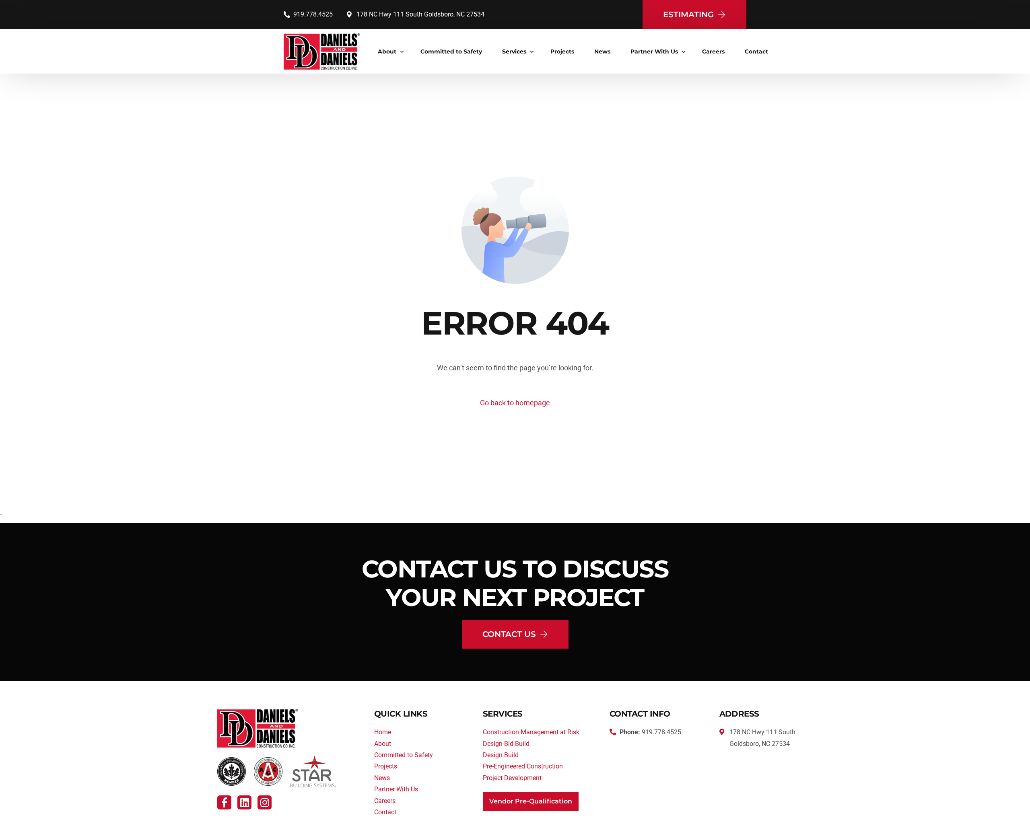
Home (382, 732)
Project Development (512, 778)
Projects (385, 766)
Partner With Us (396, 789)
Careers (385, 801)
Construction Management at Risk (531, 732)
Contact (385, 812)
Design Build (501, 755)
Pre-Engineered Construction (523, 766)
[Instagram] (265, 802)
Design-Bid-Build (506, 744)
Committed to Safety (403, 755)
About (382, 744)
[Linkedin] (244, 802)
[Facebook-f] (224, 802)
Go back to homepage (515, 403)
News (382, 778)
